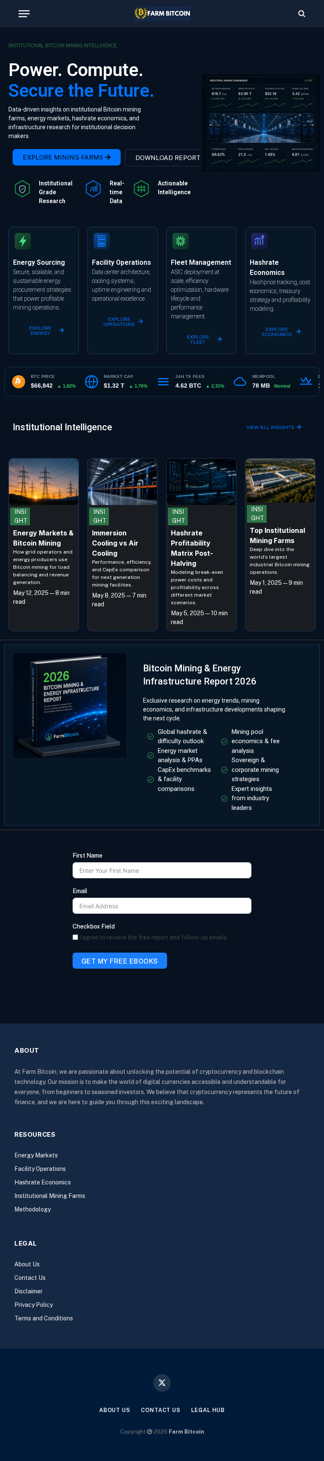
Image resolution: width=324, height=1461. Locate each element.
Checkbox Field (94, 926)
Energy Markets (36, 1155)
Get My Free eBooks (119, 961)
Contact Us (30, 1277)
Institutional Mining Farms (49, 1195)
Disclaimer (28, 1291)
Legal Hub (208, 1410)
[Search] (301, 13)
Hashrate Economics (42, 1182)
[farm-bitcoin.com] (162, 13)
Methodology (32, 1209)
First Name (88, 855)
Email (80, 891)
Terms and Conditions (43, 1318)
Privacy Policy (33, 1304)
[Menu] (24, 13)
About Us (27, 1264)
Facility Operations (40, 1168)
